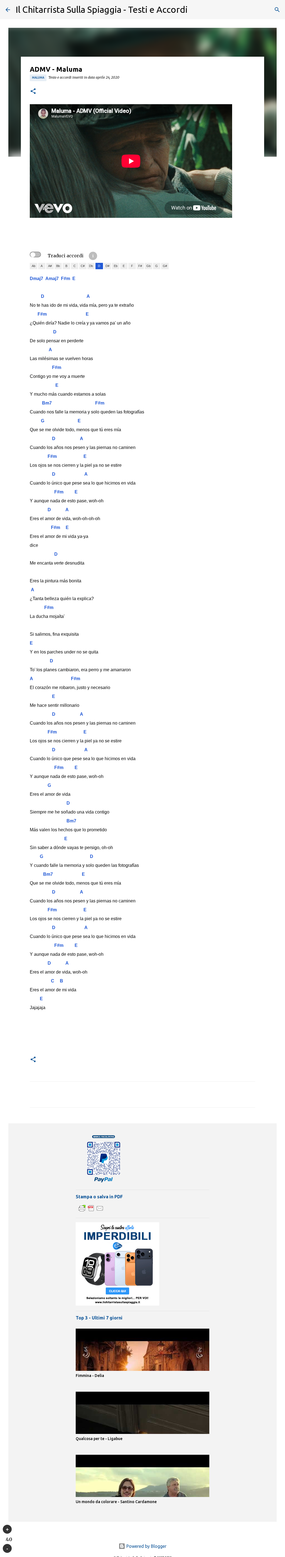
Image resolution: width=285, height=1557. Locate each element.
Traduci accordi (65, 255)
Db (91, 266)
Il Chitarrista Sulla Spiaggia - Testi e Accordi (102, 9)
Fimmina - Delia (90, 1375)
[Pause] (7, 1548)
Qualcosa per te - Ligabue (99, 1438)
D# (107, 266)
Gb (148, 266)
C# (83, 266)
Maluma (38, 77)
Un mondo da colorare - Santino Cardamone (116, 1501)
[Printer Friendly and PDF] (91, 1211)
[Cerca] (277, 9)
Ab (33, 266)
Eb (115, 266)
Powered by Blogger (145, 1546)
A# (50, 266)
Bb (58, 266)
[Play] (7, 1529)
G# (165, 266)
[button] (33, 91)
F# (140, 266)
